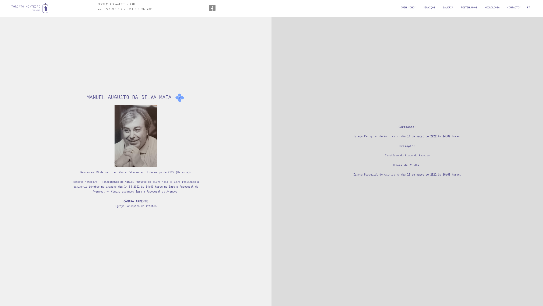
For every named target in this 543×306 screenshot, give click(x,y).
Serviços (429, 7)
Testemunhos (469, 7)
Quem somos (408, 7)
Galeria (448, 7)
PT (528, 7)
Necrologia (492, 7)
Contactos (514, 7)
